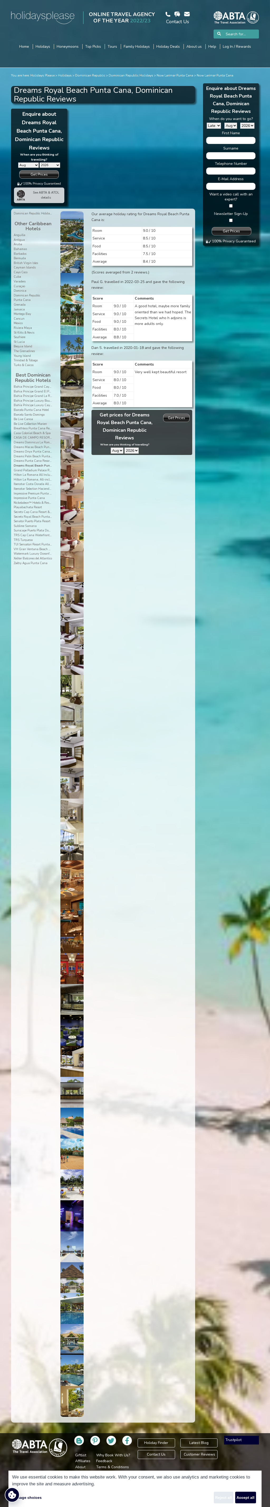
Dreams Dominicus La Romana (34, 442)
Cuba (17, 277)
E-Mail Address (231, 178)
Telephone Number (231, 163)
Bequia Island (23, 346)
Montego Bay (22, 314)
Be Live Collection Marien (30, 424)
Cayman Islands (25, 268)
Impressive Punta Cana (29, 498)
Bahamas (20, 249)
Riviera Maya (23, 328)
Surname (230, 148)
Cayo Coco (20, 272)
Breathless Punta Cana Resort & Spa (38, 428)
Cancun (19, 319)
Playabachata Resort (28, 507)
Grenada (20, 305)
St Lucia (19, 342)
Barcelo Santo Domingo (29, 415)
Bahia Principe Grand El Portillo (35, 391)
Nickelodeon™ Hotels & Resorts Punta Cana (42, 503)
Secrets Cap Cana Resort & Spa (35, 512)
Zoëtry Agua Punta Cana (30, 563)
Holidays (65, 75)
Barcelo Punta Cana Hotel (31, 410)
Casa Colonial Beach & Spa (32, 433)
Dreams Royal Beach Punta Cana (37, 466)
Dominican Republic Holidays (131, 75)
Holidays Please (42, 75)
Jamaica (19, 309)
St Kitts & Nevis (24, 333)
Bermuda (20, 258)
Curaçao (19, 286)
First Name (231, 133)
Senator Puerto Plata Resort (32, 521)
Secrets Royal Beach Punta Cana (36, 517)
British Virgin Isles (26, 263)
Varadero (20, 282)
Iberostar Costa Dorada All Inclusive (37, 484)
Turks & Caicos (23, 365)
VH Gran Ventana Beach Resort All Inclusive (44, 549)
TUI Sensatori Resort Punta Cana (36, 544)
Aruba (18, 244)
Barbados (20, 254)
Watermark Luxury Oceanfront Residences (42, 554)
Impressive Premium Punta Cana (35, 494)
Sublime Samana (25, 526)
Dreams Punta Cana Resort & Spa (37, 461)
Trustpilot (233, 1439)
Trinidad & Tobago (26, 360)
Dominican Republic (90, 75)
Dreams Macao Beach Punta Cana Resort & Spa (46, 447)
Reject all (223, 1497)
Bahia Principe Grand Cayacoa (35, 387)
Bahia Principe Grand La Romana (36, 396)
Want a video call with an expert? (231, 197)
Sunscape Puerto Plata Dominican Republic (42, 530)
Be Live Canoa (23, 419)
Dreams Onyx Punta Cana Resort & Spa (41, 452)
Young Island (22, 356)
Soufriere (19, 337)
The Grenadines (24, 351)
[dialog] (135, 1489)
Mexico (18, 323)
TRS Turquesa (23, 540)
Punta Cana (22, 300)
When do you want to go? (231, 118)
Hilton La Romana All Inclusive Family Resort (44, 475)
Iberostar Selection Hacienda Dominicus (40, 489)
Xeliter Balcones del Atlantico (33, 558)
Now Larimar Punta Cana (175, 75)
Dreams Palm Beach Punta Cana (36, 456)
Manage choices (27, 1497)
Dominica (20, 291)
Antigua (19, 240)
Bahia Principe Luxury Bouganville (37, 401)
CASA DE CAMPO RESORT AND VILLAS (42, 438)
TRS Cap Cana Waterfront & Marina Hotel (42, 535)
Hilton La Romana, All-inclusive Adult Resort (44, 480)
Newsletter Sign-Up (231, 213)
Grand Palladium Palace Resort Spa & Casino (44, 470)
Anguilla (19, 235)
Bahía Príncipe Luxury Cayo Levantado (40, 405)
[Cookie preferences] (12, 1494)
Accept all (245, 1497)
